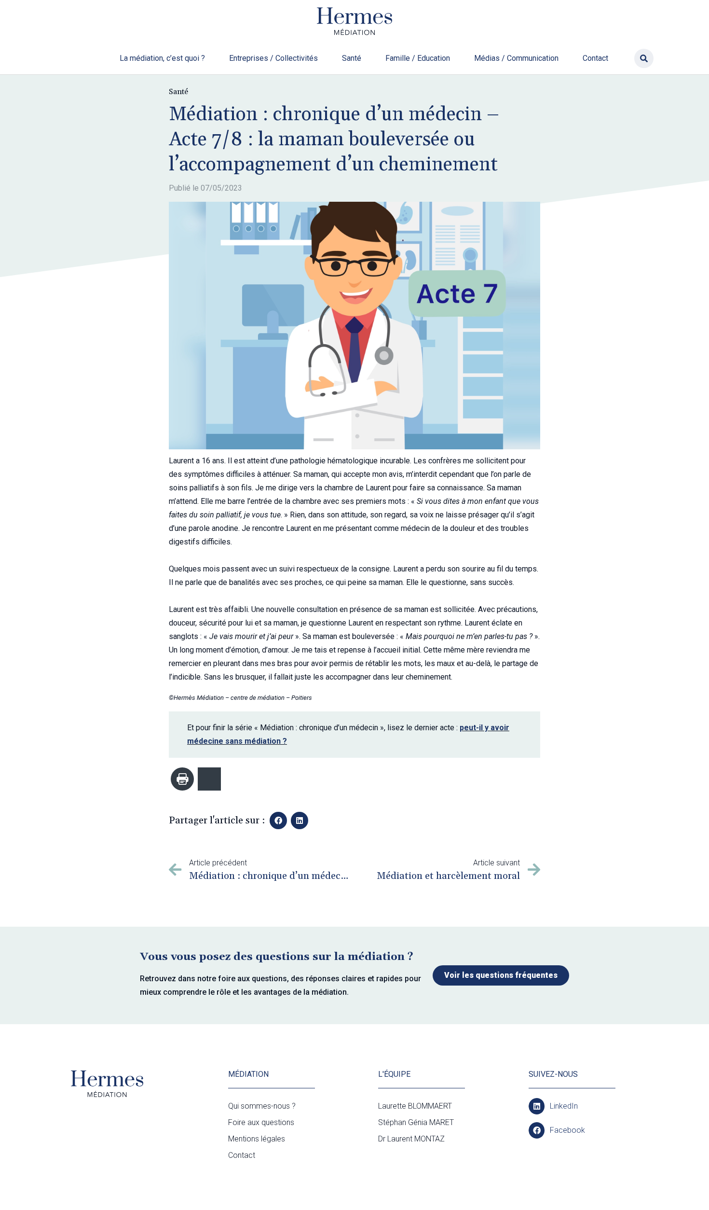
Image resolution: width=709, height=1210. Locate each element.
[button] (644, 58)
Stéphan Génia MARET (416, 1122)
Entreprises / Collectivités (273, 58)
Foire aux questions (261, 1122)
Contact (595, 58)
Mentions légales (256, 1138)
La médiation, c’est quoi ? (162, 58)
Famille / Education (417, 58)
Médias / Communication (516, 58)
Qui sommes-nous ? (262, 1106)
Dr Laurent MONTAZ (411, 1138)
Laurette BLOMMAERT (415, 1106)
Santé (351, 58)
